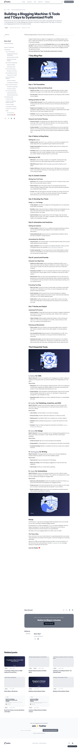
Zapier (32, 471)
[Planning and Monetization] (28, 324)
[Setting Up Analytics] (28, 225)
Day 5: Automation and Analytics (10, 78)
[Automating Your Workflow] (28, 238)
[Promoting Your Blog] (28, 284)
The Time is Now (10, 112)
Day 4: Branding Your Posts (11, 73)
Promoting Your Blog (11, 88)
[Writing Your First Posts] (28, 178)
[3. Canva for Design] (28, 430)
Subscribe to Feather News (51, 730)
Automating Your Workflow (12, 82)
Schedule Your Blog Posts (12, 86)
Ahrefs (51, 124)
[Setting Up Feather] (28, 139)
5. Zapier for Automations (11, 108)
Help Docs (40, 1)
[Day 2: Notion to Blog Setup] (28, 135)
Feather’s (46, 228)
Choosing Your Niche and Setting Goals (12, 54)
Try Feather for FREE (57, 543)
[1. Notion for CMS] (28, 375)
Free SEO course (51, 164)
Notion (32, 376)
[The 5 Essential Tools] (28, 346)
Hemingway (34, 193)
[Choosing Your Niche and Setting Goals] (28, 87)
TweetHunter (33, 426)
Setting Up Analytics (11, 80)
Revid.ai (65, 425)
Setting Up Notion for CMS (12, 57)
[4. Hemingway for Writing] (28, 451)
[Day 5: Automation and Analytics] (28, 221)
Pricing (23, 1)
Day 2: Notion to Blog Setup (11, 62)
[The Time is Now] (28, 533)
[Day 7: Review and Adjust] (28, 305)
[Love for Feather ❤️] (28, 547)
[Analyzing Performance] (28, 309)
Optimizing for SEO (11, 66)
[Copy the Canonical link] (5, 118)
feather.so (11, 43)
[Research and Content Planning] (28, 118)
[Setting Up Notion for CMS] (28, 99)
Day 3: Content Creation (11, 68)
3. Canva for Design (10, 104)
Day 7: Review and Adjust (11, 90)
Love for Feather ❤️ (11, 114)
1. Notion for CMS (9, 99)
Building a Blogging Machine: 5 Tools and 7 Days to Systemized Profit (19, 9)
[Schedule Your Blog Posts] (28, 260)
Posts (8, 9)
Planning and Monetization (12, 94)
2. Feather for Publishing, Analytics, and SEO (11, 102)
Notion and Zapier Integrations (55, 247)
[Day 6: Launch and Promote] (28, 256)
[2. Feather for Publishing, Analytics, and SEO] (28, 402)
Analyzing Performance (12, 92)
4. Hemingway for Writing (11, 106)
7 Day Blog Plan (7, 49)
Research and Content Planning (11, 60)
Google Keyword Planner (36, 124)
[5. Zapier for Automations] (28, 470)
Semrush (45, 124)
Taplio (40, 426)
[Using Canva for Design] (28, 202)
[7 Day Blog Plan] (28, 54)
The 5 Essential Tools (8, 97)
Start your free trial (69, 1)
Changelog (47, 1)
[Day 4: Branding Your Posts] (28, 198)
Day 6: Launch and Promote (11, 84)
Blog (35, 1)
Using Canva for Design (12, 75)
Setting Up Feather (11, 64)
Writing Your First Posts (12, 70)
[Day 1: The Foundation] (28, 83)
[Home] (4, 9)
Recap (7, 110)
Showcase (29, 1)
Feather (37, 140)
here (68, 481)
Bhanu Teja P (7, 41)
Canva (34, 202)
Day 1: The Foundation (10, 51)
